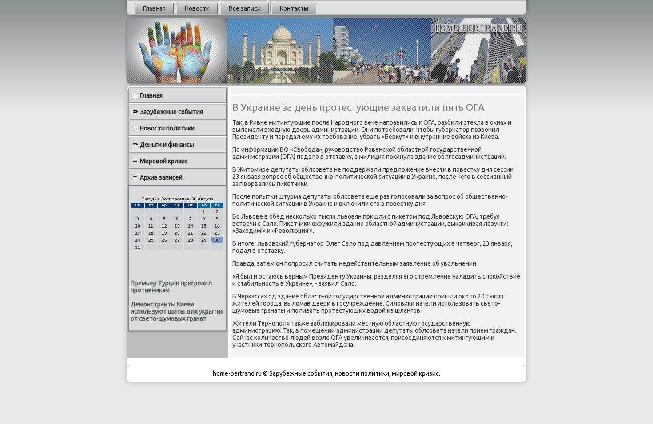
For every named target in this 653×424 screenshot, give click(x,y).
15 (204, 226)
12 (164, 226)
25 (151, 240)
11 (150, 226)
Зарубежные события (171, 111)
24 (137, 240)
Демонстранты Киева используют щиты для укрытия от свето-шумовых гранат (177, 311)
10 (137, 226)
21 (190, 233)
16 (217, 226)
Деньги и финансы (167, 144)
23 (217, 233)
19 (164, 233)
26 (164, 240)
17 (137, 233)
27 (177, 240)
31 (137, 247)
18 (151, 233)
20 (177, 233)
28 (190, 240)
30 (217, 240)
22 (204, 233)
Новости (197, 8)
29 (204, 240)
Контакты (294, 8)
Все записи (245, 8)
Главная (154, 8)
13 (177, 226)
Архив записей (161, 177)
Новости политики (167, 128)
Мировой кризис (164, 161)
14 (190, 226)
